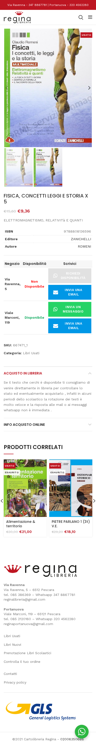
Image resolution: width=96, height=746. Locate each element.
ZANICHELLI (81, 239)
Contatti (10, 674)
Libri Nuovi (12, 645)
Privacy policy (15, 682)
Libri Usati (31, 353)
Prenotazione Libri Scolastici (27, 653)
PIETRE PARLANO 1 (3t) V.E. (71, 524)
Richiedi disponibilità (73, 276)
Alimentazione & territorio (20, 524)
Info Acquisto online (24, 424)
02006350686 (72, 739)
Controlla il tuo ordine (22, 662)
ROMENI (84, 246)
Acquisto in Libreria (23, 373)
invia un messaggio (73, 309)
